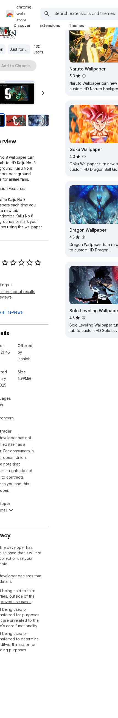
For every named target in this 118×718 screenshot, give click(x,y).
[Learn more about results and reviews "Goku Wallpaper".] (83, 156)
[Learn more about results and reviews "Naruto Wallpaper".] (83, 76)
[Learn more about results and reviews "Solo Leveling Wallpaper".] (83, 317)
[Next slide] (43, 92)
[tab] (22, 25)
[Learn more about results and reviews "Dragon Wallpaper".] (83, 237)
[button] (16, 120)
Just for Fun (20, 49)
